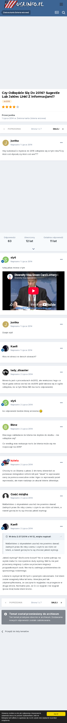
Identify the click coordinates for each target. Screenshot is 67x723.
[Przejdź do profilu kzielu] (5, 463)
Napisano (21, 144)
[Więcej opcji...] (61, 143)
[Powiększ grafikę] (40, 411)
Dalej (56, 129)
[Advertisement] (33, 53)
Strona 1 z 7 (37, 129)
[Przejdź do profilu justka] (5, 143)
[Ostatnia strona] (63, 129)
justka (11, 115)
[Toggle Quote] (7, 536)
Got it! (56, 714)
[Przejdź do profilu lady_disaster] (5, 372)
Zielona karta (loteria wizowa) (31, 118)
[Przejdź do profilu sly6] (5, 260)
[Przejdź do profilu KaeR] (5, 348)
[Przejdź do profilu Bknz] (5, 427)
